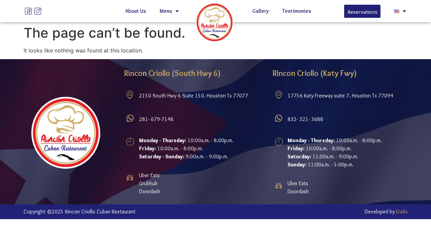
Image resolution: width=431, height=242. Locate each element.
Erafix (401, 211)
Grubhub (148, 183)
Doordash (149, 191)
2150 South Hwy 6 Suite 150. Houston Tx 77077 (193, 95)
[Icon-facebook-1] (28, 11)
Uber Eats (149, 175)
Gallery (260, 11)
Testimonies (296, 11)
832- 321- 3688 (305, 119)
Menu (166, 11)
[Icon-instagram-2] (37, 11)
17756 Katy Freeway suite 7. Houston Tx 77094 (340, 95)
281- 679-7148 (156, 119)
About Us (135, 11)
